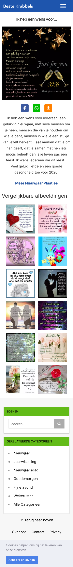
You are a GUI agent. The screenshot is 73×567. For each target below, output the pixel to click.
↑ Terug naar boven (36, 520)
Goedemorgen (26, 478)
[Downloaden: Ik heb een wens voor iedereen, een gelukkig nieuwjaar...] (48, 108)
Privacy (55, 532)
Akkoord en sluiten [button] (22, 559)
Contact (38, 532)
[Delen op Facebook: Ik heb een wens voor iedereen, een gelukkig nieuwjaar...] (25, 108)
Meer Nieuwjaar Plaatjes (36, 183)
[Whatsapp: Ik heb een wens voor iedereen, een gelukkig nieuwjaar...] (36, 108)
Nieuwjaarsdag (26, 470)
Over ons (19, 532)
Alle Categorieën (27, 504)
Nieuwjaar (22, 453)
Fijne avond (23, 487)
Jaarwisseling (25, 461)
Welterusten (23, 496)
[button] (28, 550)
